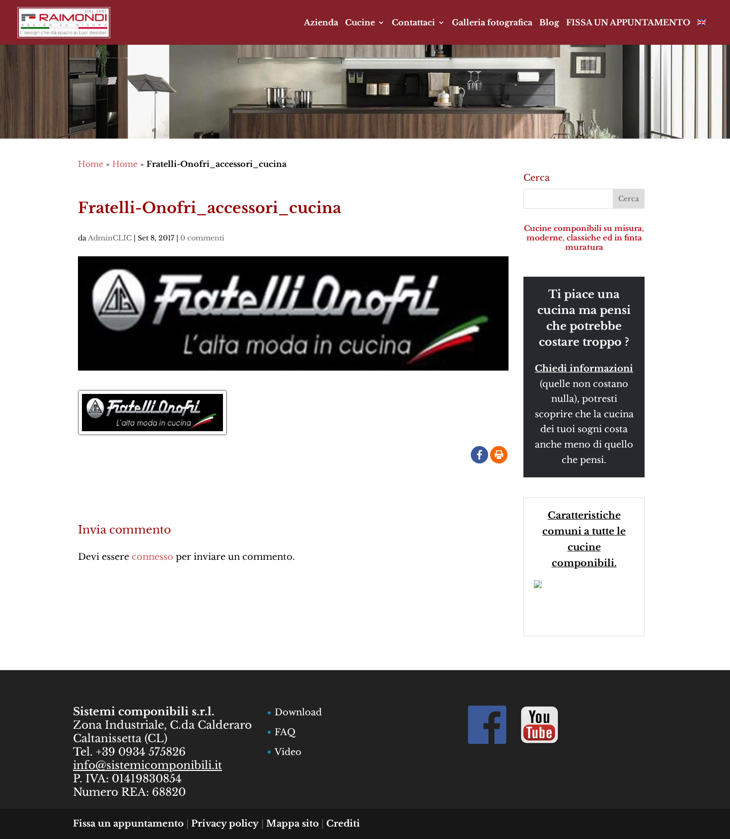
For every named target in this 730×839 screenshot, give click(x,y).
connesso (152, 556)
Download (298, 712)
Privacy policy (225, 823)
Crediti (343, 823)
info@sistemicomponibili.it (147, 765)
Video (288, 752)
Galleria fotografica (492, 23)
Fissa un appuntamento (128, 823)
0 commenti (202, 237)
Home (90, 164)
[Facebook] (479, 454)
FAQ (285, 732)
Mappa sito (292, 823)
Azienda (321, 23)
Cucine (360, 23)
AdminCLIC (110, 237)
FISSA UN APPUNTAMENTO (628, 23)
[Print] (499, 454)
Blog (549, 23)
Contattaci (413, 23)
